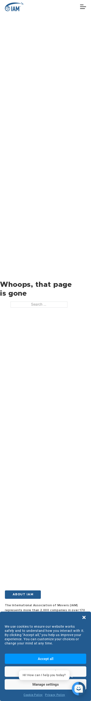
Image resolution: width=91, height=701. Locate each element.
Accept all (45, 659)
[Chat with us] (78, 688)
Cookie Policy (33, 695)
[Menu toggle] (83, 7)
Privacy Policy (55, 695)
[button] (84, 617)
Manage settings (45, 684)
